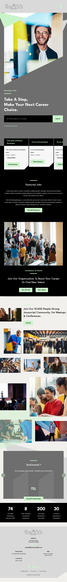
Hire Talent (42, 290)
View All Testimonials (33, 498)
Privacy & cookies (48, 553)
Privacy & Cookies (42, 571)
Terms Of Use (48, 555)
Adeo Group (38, 574)
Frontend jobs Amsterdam (19, 553)
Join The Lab (25, 290)
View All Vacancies (33, 210)
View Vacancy (12, 164)
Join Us (28, 323)
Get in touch (18, 560)
